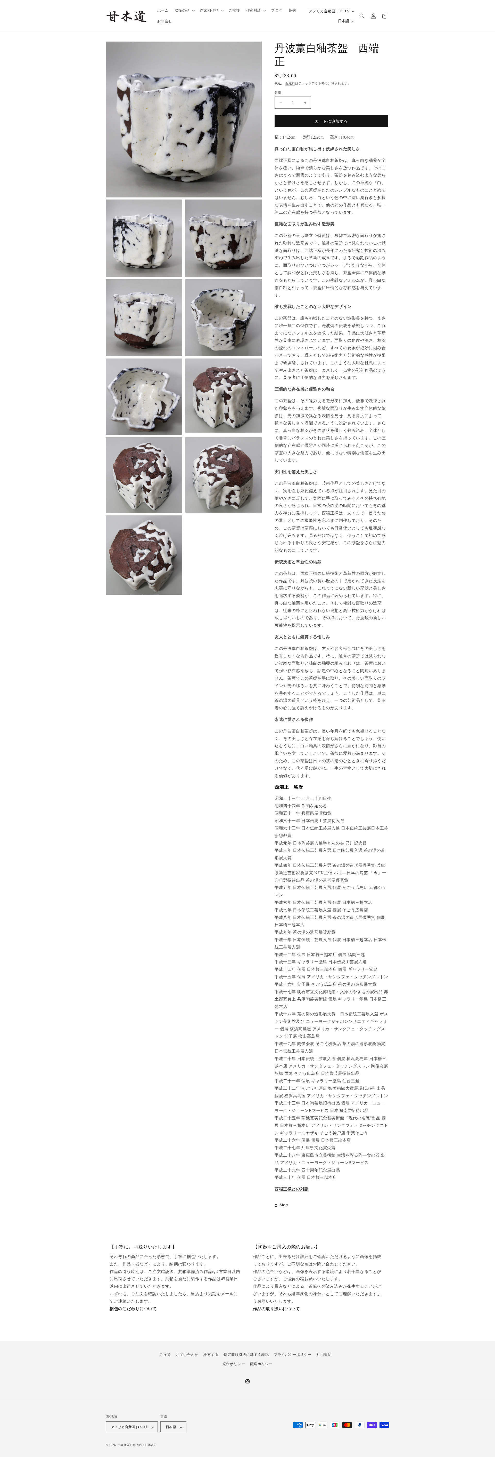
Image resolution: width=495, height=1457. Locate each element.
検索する (210, 1355)
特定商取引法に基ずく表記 (246, 1355)
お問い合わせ (187, 1355)
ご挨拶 (165, 1355)
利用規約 (324, 1355)
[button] (183, 10)
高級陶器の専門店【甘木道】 (137, 1445)
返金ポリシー (233, 1364)
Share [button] (284, 1205)
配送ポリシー (261, 1364)
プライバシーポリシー (292, 1355)
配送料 (290, 83)
